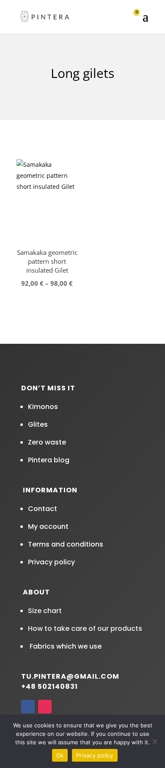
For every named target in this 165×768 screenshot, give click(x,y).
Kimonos (43, 407)
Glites (38, 424)
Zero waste (47, 442)
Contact (42, 509)
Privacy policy (51, 562)
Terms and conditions (65, 544)
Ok (60, 755)
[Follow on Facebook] (28, 706)
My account (48, 526)
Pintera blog (48, 460)
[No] (154, 741)
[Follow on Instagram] (45, 706)
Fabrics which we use (65, 646)
